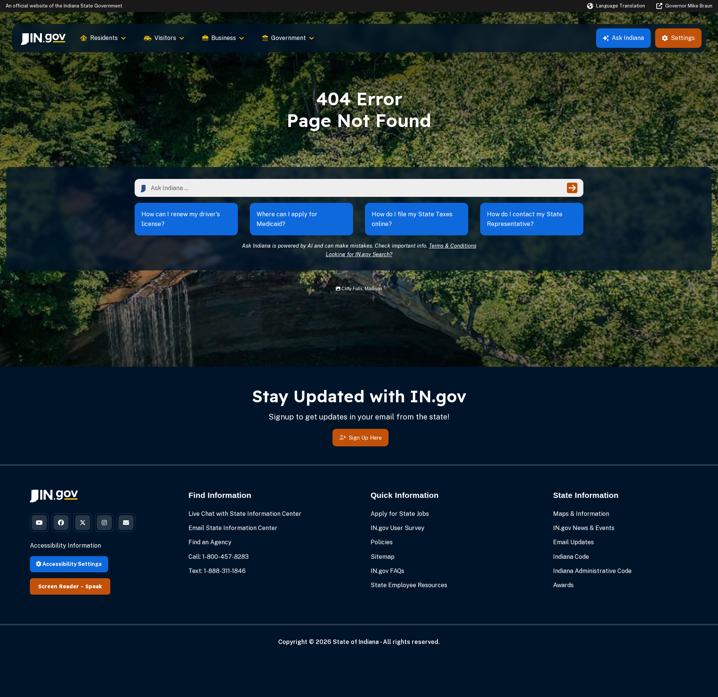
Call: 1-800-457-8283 (218, 556)
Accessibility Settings (71, 564)
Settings (683, 37)
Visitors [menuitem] (165, 37)
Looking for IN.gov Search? (359, 254)
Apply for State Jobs (400, 513)
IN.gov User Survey (397, 528)
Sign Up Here (365, 437)
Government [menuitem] (288, 37)
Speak (93, 586)
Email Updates (573, 542)
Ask (628, 37)
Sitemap (383, 556)
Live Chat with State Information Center (244, 513)
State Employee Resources (409, 585)
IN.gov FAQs (387, 570)
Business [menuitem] (223, 37)
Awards (563, 585)
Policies (382, 542)
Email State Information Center (232, 528)
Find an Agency (209, 542)
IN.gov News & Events (583, 528)
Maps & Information (581, 513)
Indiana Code (571, 556)
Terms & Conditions (452, 245)
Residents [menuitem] (104, 37)
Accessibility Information (65, 545)
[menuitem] (43, 38)
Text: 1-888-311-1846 (217, 570)
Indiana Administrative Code (592, 570)
